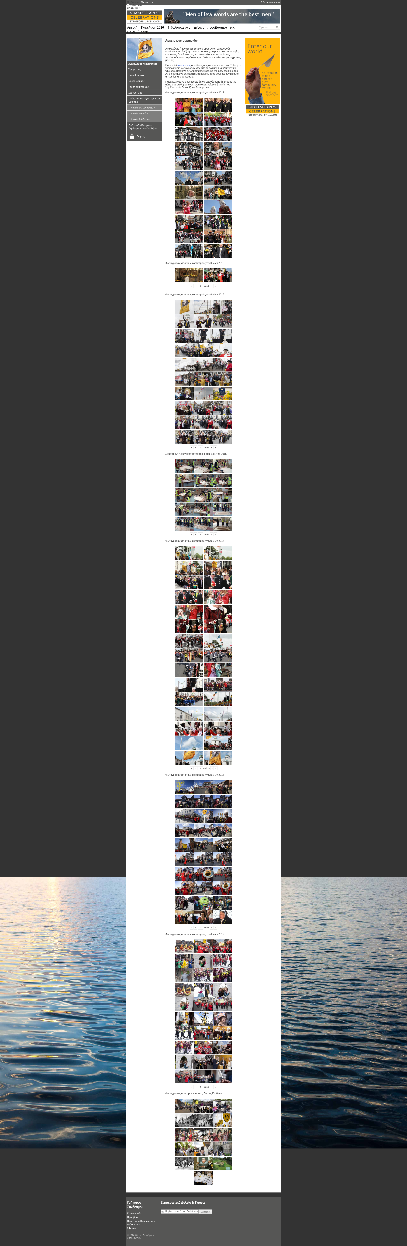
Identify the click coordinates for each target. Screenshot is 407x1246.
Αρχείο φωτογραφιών (143, 107)
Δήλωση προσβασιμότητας (214, 27)
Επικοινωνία (134, 1213)
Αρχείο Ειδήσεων (140, 119)
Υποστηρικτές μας (138, 86)
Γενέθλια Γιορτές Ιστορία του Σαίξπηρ (144, 100)
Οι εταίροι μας (136, 80)
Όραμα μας (134, 69)
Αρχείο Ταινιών (139, 113)
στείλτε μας (184, 65)
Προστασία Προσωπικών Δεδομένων (141, 1222)
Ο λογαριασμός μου (270, 2)
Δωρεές (141, 136)
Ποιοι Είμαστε (137, 32)
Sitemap (131, 1227)
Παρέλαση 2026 (152, 27)
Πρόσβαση (133, 1217)
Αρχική (132, 27)
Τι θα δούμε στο (178, 27)
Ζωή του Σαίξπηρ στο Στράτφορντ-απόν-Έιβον (142, 127)
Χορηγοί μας (135, 92)
